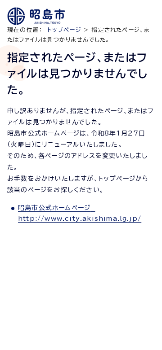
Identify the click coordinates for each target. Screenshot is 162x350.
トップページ (64, 30)
